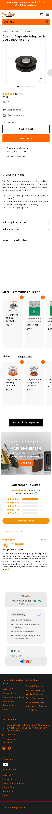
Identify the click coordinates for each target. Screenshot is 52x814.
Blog (4, 709)
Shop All (26, 462)
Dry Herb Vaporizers (35, 694)
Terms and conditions (13, 697)
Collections (16, 31)
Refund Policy (8, 701)
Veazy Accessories (35, 702)
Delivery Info (8, 689)
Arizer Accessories (34, 698)
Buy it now (26, 138)
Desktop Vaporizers (35, 690)
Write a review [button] (26, 520)
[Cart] (41, 14)
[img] (8, 539)
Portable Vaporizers (35, 686)
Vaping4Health (29, 292)
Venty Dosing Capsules (37, 706)
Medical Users (9, 693)
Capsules (29, 31)
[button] (8, 93)
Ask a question (10, 229)
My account (32, 710)
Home (5, 31)
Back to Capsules (28, 422)
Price (5, 96)
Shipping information (14, 222)
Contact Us (7, 705)
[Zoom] (41, 79)
